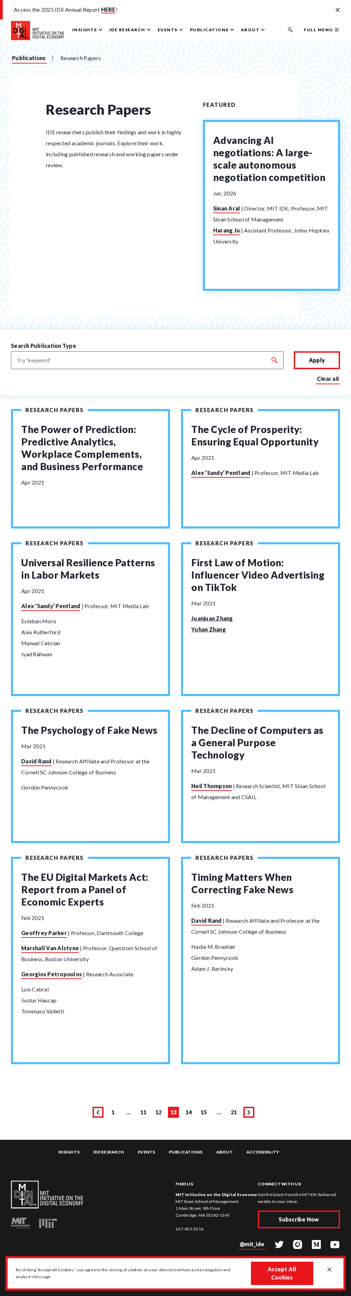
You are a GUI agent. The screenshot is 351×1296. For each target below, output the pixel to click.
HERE (108, 9)
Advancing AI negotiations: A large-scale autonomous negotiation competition (269, 158)
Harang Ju (226, 230)
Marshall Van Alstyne (50, 948)
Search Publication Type (43, 345)
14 (189, 1113)
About (224, 1152)
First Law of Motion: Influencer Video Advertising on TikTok (257, 575)
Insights (69, 1152)
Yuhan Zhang (208, 629)
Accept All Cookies (282, 1273)
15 (205, 1113)
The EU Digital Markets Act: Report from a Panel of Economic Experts (84, 889)
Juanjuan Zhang (212, 618)
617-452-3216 (189, 1228)
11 (144, 1113)
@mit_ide (252, 1244)
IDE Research (108, 1152)
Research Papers (54, 410)
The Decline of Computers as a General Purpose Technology (257, 742)
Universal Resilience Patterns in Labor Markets (88, 569)
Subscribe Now (299, 1219)
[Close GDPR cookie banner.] (329, 1270)
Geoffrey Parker (44, 933)
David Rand (36, 761)
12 (159, 1113)
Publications (29, 58)
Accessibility (262, 1152)
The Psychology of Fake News (89, 730)
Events (146, 1152)
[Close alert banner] (337, 10)
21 (235, 1113)
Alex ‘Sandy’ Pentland (220, 472)
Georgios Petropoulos (51, 974)
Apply (317, 360)
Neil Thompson (211, 786)
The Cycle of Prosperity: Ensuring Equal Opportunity (254, 435)
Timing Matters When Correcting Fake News (242, 883)
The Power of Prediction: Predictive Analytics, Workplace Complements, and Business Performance (82, 447)
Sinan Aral (226, 208)
